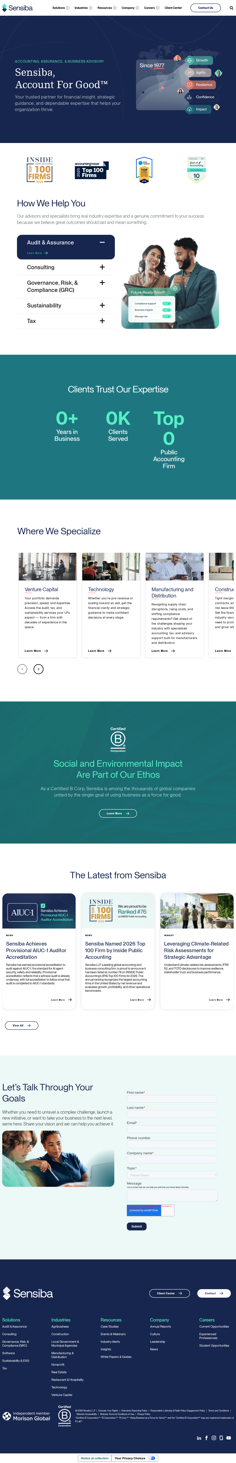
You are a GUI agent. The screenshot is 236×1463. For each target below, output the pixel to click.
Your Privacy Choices (130, 1458)
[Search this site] (232, 8)
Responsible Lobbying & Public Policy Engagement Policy (177, 1410)
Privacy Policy (143, 1414)
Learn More (34, 253)
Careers (149, 8)
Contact (210, 1293)
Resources (105, 8)
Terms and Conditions (218, 1410)
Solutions (59, 8)
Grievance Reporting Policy (134, 1410)
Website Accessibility (87, 1414)
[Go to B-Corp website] (118, 739)
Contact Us (205, 8)
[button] (22, 670)
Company (128, 8)
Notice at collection (95, 1458)
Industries (81, 8)
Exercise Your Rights (108, 1410)
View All (18, 1025)
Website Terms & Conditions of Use (117, 1414)
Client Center (173, 8)
